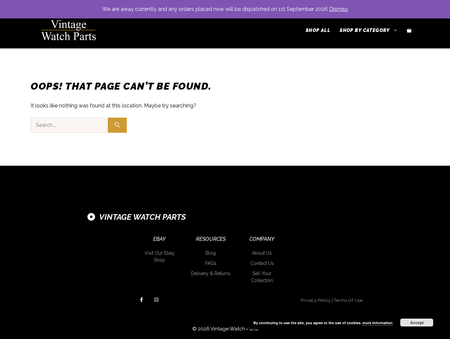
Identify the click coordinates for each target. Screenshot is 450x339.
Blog (211, 253)
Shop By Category (365, 30)
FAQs (210, 263)
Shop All (318, 30)
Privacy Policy (315, 300)
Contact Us (262, 263)
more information (377, 322)
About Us (262, 253)
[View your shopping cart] (409, 30)
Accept (417, 322)
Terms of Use (348, 300)
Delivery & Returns (211, 273)
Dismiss (338, 9)
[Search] (117, 125)
